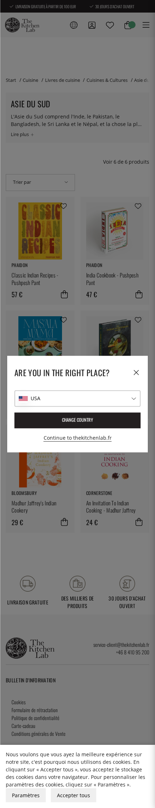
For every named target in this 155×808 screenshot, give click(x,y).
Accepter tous (73, 795)
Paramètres (26, 795)
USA (35, 398)
